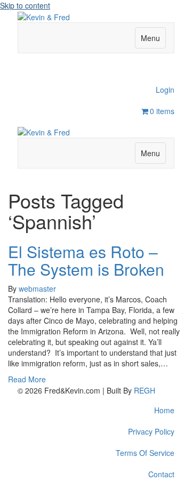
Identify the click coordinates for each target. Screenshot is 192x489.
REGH (144, 390)
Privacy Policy (151, 431)
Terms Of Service (145, 452)
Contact (161, 474)
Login (165, 89)
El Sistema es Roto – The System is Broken (86, 260)
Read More (27, 379)
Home (164, 410)
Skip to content (25, 5)
